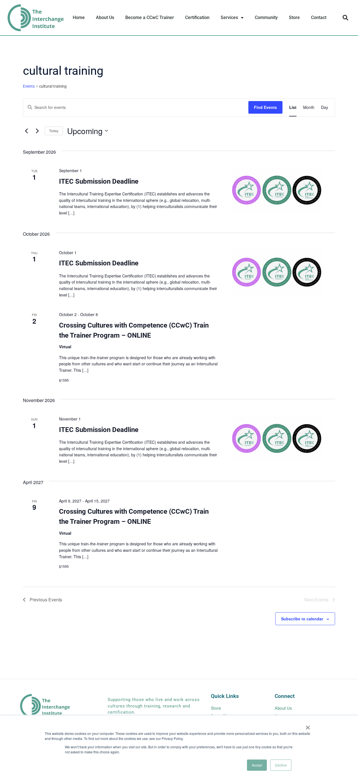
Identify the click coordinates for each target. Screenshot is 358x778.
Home (79, 17)
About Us (105, 17)
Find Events (265, 107)
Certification (197, 17)
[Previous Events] (26, 130)
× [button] (308, 725)
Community (266, 17)
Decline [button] (281, 765)
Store (294, 17)
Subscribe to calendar (302, 619)
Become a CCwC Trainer (149, 17)
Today (53, 130)
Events (29, 86)
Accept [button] (257, 765)
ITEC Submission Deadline (98, 181)
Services (229, 17)
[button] (345, 17)
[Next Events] (37, 130)
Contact (318, 17)
